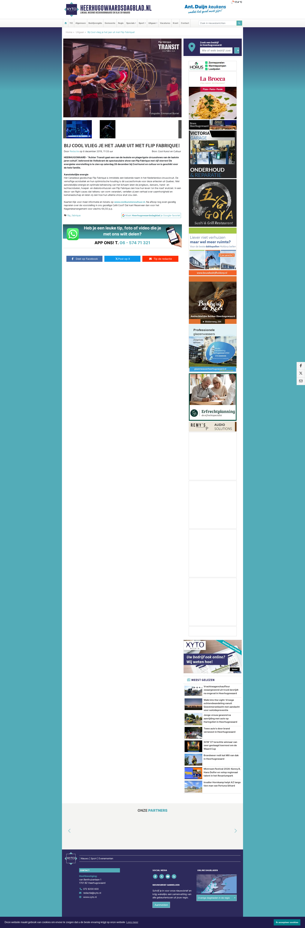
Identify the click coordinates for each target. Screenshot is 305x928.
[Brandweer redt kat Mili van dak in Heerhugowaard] (193, 760)
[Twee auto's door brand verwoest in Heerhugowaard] (193, 733)
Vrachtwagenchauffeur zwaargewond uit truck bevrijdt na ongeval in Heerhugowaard (221, 690)
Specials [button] (130, 23)
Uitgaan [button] (152, 23)
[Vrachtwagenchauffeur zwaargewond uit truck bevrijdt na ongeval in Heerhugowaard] (193, 691)
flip (69, 215)
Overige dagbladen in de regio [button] (214, 897)
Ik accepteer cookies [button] (287, 922)
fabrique (76, 215)
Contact (185, 23)
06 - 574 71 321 (135, 242)
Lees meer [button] (132, 922)
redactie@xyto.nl (92, 893)
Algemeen (80, 23)
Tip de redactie (163, 258)
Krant (175, 23)
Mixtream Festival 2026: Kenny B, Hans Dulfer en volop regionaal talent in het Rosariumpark (222, 772)
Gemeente (110, 23)
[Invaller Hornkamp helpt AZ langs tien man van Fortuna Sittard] (193, 787)
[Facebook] (155, 876)
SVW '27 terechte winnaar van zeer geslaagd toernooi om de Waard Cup (220, 745)
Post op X (124, 258)
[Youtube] (168, 876)
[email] (301, 381)
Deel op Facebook (87, 258)
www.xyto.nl (90, 897)
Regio (121, 23)
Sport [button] (141, 23)
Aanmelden (161, 904)
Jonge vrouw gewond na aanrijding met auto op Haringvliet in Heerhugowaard (220, 718)
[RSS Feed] (174, 876)
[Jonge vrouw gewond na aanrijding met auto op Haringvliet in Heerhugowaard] (193, 719)
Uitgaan (80, 32)
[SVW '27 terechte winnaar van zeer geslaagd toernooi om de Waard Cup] (193, 746)
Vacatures (165, 23)
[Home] (66, 23)
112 (71, 23)
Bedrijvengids (95, 23)
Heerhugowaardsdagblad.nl (116, 8)
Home (69, 32)
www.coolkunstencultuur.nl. (130, 202)
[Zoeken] (239, 23)
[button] (64, 129)
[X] (162, 876)
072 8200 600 (91, 889)
